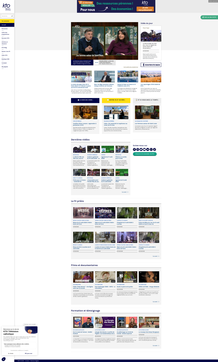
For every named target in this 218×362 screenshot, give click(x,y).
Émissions (5, 28)
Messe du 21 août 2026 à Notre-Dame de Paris (82, 223)
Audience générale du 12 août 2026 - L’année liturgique (106, 180)
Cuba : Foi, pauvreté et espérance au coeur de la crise (115, 124)
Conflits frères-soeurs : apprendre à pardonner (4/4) (84, 124)
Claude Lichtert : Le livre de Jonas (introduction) (106, 61)
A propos (4, 63)
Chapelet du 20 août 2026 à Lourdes (147, 247)
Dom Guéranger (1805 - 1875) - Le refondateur (105, 287)
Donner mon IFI (6, 51)
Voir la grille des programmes (131, 67)
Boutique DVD (5, 59)
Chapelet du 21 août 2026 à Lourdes (125, 223)
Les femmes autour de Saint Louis (82, 61)
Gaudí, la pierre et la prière (125, 286)
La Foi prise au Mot (100, 330)
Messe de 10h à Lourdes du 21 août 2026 (82, 247)
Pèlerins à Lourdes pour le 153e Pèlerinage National (121, 157)
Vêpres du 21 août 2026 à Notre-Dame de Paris (104, 223)
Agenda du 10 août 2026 (121, 180)
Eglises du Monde (109, 121)
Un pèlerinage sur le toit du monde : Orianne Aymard (125, 332)
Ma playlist (5, 66)
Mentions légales (34, 360)
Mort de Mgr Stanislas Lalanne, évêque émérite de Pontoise (104, 85)
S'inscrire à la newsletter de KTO (144, 154)
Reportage (146, 28)
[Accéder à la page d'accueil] (7, 6)
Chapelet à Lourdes (122, 220)
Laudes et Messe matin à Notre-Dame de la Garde (105, 245)
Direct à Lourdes (77, 178)
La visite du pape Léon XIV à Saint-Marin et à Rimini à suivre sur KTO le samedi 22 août (81, 86)
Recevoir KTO (5, 38)
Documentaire (77, 284)
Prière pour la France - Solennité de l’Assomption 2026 (79, 180)
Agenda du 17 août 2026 (106, 157)
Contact (27, 360)
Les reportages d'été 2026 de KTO (150, 85)
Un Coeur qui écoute (78, 330)
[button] (127, 192)
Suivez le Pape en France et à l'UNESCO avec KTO (126, 85)
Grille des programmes (5, 33)
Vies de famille (77, 121)
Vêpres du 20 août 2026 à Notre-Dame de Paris (127, 247)
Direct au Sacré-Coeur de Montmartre (146, 220)
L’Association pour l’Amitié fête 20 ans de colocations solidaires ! (93, 180)
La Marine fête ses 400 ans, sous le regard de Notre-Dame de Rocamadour (150, 46)
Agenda (103, 154)
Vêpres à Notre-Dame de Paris (103, 220)
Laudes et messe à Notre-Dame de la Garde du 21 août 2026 (105, 247)
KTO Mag (4, 47)
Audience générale (92, 154)
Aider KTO (4, 55)
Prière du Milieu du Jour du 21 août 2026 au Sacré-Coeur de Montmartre (149, 223)
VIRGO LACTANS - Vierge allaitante (149, 286)
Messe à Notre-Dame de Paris (81, 220)
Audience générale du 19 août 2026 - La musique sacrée (93, 157)
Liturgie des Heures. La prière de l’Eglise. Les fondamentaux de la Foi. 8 (104, 332)
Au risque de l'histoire (141, 121)
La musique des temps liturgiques (149, 332)
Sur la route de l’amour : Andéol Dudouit (82, 332)
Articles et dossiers (5, 43)
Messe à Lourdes (77, 245)
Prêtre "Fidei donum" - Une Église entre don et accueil (83, 287)
